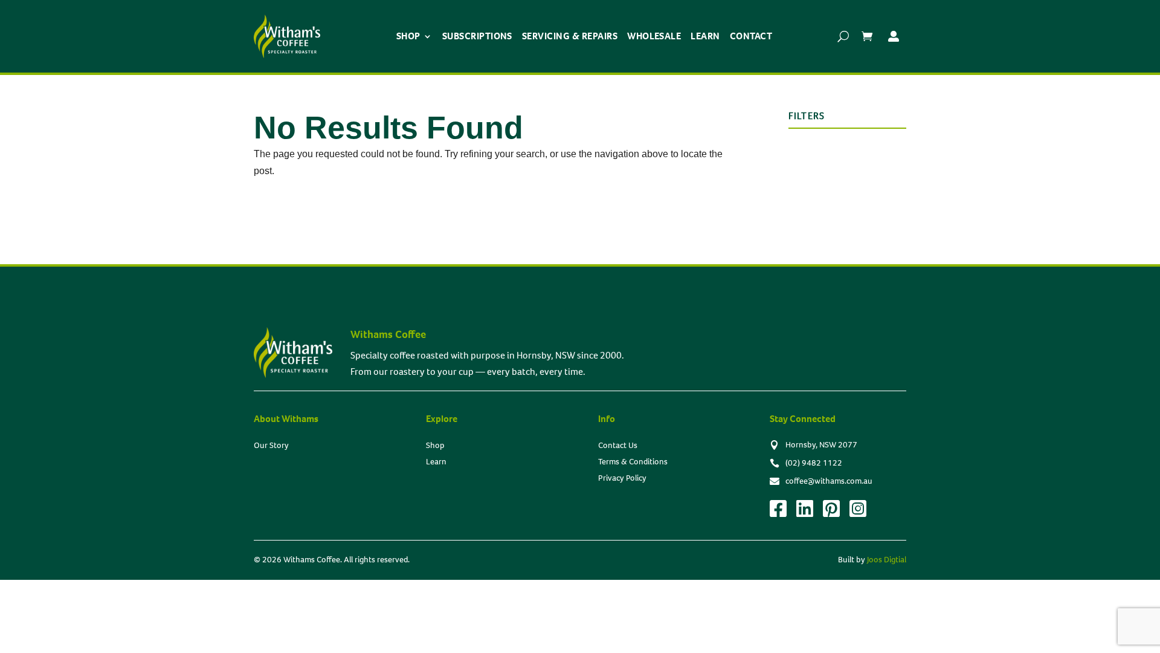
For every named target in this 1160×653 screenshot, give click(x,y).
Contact (751, 36)
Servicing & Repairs (569, 36)
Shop (408, 36)
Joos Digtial (886, 559)
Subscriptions (477, 36)
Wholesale (654, 36)
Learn (705, 36)
